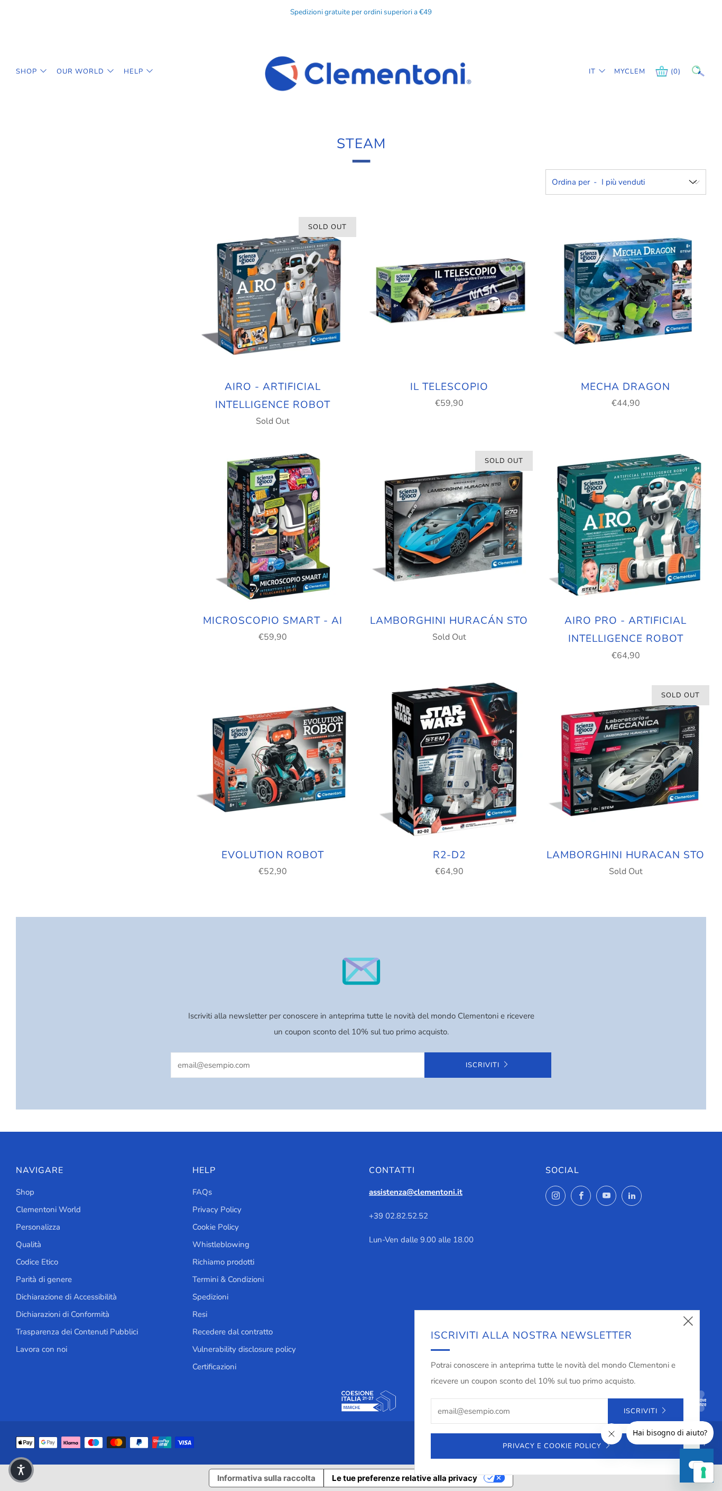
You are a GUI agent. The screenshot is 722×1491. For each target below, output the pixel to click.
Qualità (28, 1244)
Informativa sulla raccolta (266, 1478)
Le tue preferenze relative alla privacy (404, 1478)
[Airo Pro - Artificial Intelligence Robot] (625, 524)
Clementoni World (48, 1209)
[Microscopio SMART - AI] (272, 524)
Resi (199, 1314)
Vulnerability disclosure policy (244, 1349)
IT (592, 71)
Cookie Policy (215, 1227)
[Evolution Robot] (272, 759)
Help (133, 71)
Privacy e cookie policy (552, 1446)
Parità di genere (44, 1279)
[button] (21, 1470)
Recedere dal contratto (232, 1331)
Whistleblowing (220, 1244)
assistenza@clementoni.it (415, 1192)
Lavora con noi (41, 1349)
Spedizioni (210, 1297)
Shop (26, 71)
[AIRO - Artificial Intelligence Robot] (272, 291)
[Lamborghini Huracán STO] (449, 524)
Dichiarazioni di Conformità (62, 1314)
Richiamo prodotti (223, 1262)
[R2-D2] (449, 759)
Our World (80, 71)
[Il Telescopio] (449, 291)
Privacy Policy (217, 1209)
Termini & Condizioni (228, 1279)
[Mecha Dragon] (625, 291)
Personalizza (38, 1227)
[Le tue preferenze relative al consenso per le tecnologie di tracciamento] (703, 1472)
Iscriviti (482, 1065)
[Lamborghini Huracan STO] (625, 759)
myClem (622, 71)
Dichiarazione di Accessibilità (66, 1297)
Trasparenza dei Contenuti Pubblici (77, 1331)
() (676, 71)
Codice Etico (37, 1262)
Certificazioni (214, 1366)
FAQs (202, 1192)
